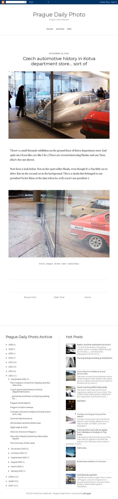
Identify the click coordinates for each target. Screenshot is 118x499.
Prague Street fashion (20, 403)
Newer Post (30, 297)
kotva (42, 263)
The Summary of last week (22, 443)
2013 (11, 362)
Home (50, 29)
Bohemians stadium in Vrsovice (91, 461)
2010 (11, 376)
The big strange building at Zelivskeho (94, 358)
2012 (11, 367)
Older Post (59, 297)
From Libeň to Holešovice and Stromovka (91, 372)
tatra (64, 263)
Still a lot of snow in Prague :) (23, 432)
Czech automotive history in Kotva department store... (26, 390)
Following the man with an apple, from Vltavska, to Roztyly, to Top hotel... (92, 432)
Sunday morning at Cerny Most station (91, 415)
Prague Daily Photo (59, 14)
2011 (11, 371)
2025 (11, 349)
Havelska (81, 401)
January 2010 (17, 471)
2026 (11, 344)
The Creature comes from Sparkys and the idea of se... (30, 384)
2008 (11, 481)
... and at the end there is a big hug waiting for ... (29, 397)
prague (49, 263)
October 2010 (17, 453)
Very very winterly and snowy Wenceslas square (28, 437)
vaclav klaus (73, 263)
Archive (60, 29)
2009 (11, 477)
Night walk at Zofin (19, 427)
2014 (11, 358)
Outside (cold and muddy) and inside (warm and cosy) (30, 413)
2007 (11, 485)
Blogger (87, 493)
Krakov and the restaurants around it (94, 344)
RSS (69, 29)
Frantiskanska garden (87, 475)
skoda (57, 263)
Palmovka (81, 448)
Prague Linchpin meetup (21, 407)
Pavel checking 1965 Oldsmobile (92, 387)
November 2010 (18, 449)
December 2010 (18, 379)
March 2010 (16, 466)
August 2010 (16, 462)
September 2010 (19, 457)
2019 (11, 353)
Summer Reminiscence (21, 418)
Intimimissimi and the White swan (25, 423)
